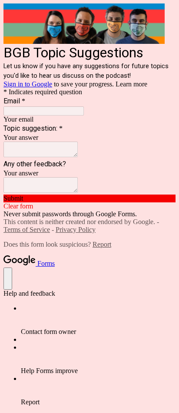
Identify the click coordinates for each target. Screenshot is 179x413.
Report (102, 244)
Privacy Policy (76, 229)
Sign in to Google (27, 84)
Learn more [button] (131, 84)
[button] (89, 198)
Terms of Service (26, 229)
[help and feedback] (7, 279)
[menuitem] (98, 320)
